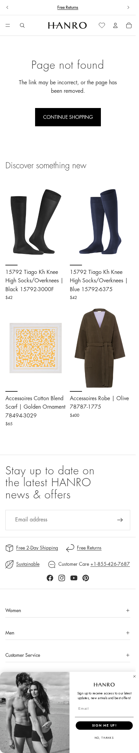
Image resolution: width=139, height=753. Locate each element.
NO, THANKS (104, 738)
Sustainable (27, 564)
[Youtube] (74, 578)
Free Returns (67, 7)
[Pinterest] (86, 578)
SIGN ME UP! (104, 725)
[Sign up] (120, 520)
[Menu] (8, 26)
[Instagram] (62, 578)
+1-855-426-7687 (110, 564)
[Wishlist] (102, 25)
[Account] (115, 25)
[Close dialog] (134, 676)
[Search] (22, 25)
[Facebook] (50, 578)
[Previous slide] (7, 7)
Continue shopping (68, 117)
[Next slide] (128, 7)
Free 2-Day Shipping (37, 547)
